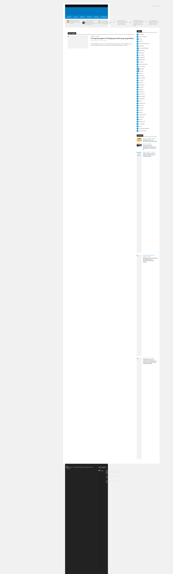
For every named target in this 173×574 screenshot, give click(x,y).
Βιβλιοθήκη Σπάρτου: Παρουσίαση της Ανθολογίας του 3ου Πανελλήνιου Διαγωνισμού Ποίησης (123, 22)
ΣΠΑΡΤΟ (149, 138)
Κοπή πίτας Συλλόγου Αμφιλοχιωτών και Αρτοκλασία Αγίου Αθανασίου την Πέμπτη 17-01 (91, 22)
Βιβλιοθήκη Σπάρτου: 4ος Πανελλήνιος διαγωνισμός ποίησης (75, 22)
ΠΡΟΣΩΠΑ (111, 17)
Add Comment (104, 40)
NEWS (144, 144)
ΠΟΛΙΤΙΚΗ (89, 17)
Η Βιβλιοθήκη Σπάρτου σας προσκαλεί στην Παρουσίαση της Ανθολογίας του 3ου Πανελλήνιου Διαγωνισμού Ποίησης (138, 23)
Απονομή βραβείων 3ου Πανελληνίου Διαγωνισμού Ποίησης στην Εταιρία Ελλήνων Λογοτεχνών (154, 22)
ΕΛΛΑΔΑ (75, 17)
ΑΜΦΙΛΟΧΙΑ (149, 144)
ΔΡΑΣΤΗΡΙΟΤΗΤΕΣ (150, 255)
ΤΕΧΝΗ (153, 138)
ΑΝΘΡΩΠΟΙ (119, 17)
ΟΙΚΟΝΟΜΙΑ (104, 17)
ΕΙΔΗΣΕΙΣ (69, 17)
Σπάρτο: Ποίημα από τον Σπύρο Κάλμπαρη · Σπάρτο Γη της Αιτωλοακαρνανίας (107, 22)
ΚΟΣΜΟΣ (82, 17)
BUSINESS (96, 17)
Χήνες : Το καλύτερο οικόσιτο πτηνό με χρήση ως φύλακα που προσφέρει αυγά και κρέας (114, 472)
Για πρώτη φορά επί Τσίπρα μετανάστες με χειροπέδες (112, 38)
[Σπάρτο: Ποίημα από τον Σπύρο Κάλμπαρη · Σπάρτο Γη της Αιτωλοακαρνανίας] (99, 22)
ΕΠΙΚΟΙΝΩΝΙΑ (134, 17)
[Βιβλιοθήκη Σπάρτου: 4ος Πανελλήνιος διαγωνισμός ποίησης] (68, 21)
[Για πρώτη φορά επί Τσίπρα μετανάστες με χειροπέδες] (78, 42)
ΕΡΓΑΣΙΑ (126, 17)
